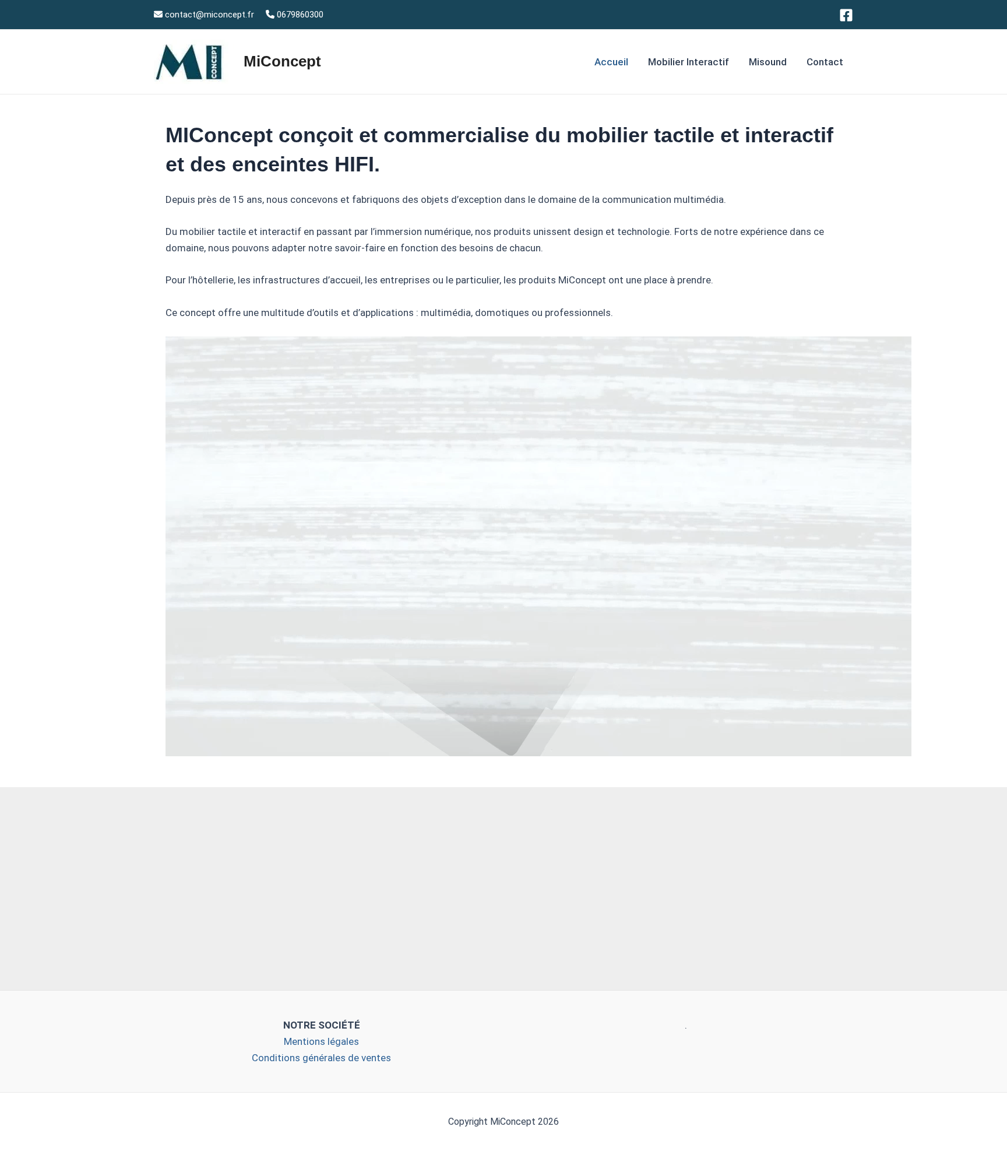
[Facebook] (846, 15)
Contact (825, 62)
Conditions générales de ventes (321, 1058)
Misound (768, 62)
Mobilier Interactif (688, 62)
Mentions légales (321, 1041)
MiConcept (282, 61)
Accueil (611, 62)
